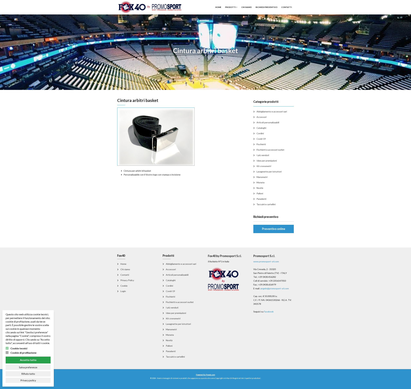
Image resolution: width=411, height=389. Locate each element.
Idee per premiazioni (267, 160)
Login (123, 291)
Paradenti (261, 198)
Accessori (262, 117)
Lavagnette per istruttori (269, 171)
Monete (261, 182)
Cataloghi (261, 128)
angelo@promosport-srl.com (274, 288)
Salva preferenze (28, 367)
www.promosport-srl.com (266, 261)
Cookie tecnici (18, 348)
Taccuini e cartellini (266, 204)
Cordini (260, 133)
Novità (260, 188)
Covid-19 (261, 138)
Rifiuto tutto (28, 373)
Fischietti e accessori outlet (270, 149)
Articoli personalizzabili (268, 122)
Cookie (123, 285)
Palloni (260, 193)
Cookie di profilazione (23, 352)
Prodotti (230, 7)
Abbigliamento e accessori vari (272, 111)
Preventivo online (273, 229)
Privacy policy (28, 380)
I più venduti (263, 155)
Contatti (286, 7)
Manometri (262, 177)
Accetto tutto (28, 359)
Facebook (269, 311)
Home (218, 7)
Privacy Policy (127, 280)
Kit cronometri (264, 166)
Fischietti (261, 144)
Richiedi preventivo (266, 7)
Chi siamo (246, 7)
